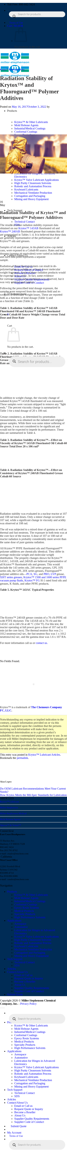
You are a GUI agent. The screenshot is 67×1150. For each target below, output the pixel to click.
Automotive (21, 926)
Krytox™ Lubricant (9, 801)
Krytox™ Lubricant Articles (12, 69)
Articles (11, 968)
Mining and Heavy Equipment (31, 955)
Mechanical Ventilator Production (33, 949)
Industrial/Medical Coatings (29, 901)
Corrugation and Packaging (29, 952)
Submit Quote (15, 994)
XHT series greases (11, 577)
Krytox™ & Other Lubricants (31, 894)
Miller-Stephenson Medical (13, 813)
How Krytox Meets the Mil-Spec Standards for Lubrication (33, 795)
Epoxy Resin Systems (26, 907)
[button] (15, 25)
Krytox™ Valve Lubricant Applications (36, 936)
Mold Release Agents (10, 819)
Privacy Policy (28, 1003)
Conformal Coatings (25, 904)
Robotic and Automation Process (32, 943)
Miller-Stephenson (9, 807)
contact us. (42, 642)
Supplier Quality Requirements (31, 988)
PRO (46, 574)
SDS (17, 965)
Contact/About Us (17, 971)
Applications (14, 920)
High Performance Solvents (29, 917)
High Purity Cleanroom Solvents (32, 939)
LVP (53, 574)
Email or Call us (23, 975)
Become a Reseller (24, 981)
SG (35, 574)
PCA (29, 574)
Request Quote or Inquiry (28, 978)
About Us (19, 984)
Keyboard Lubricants (26, 946)
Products (12, 891)
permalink (22, 757)
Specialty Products (24, 914)
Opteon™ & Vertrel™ (10, 825)
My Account (14, 1132)
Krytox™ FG (32, 580)
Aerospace (20, 923)
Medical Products (24, 910)
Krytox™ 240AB (10, 231)
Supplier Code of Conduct (29, 991)
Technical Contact (24, 221)
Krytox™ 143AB (28, 228)
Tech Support (14, 959)
